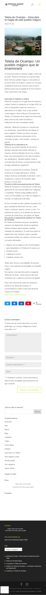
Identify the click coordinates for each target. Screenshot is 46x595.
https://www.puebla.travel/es (15, 295)
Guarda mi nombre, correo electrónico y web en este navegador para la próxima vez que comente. (21, 381)
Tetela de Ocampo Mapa (14, 561)
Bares (7, 429)
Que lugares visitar (12, 457)
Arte (6, 426)
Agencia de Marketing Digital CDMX (16, 540)
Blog (6, 433)
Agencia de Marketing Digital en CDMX (28, 591)
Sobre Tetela (9, 24)
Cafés (7, 441)
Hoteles (7, 449)
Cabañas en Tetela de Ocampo (16, 571)
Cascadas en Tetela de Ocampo (16, 563)
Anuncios (8, 422)
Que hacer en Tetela (12, 453)
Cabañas (8, 437)
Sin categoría (10, 464)
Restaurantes (10, 461)
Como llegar (9, 445)
